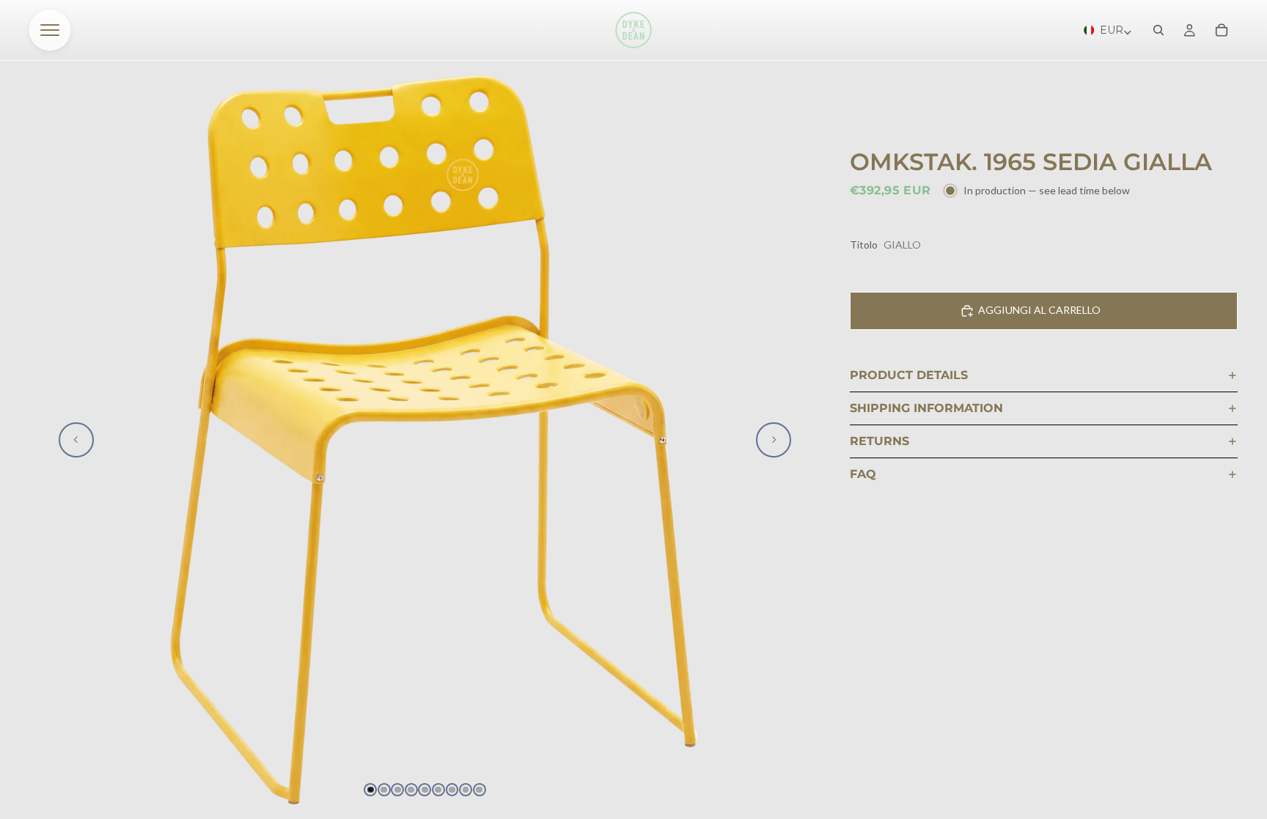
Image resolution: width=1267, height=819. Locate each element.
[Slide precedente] (76, 440)
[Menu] (49, 30)
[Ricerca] (1158, 30)
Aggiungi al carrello (1039, 310)
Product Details (909, 375)
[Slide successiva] (773, 440)
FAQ (863, 474)
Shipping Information (926, 408)
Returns (879, 441)
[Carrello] (1221, 30)
